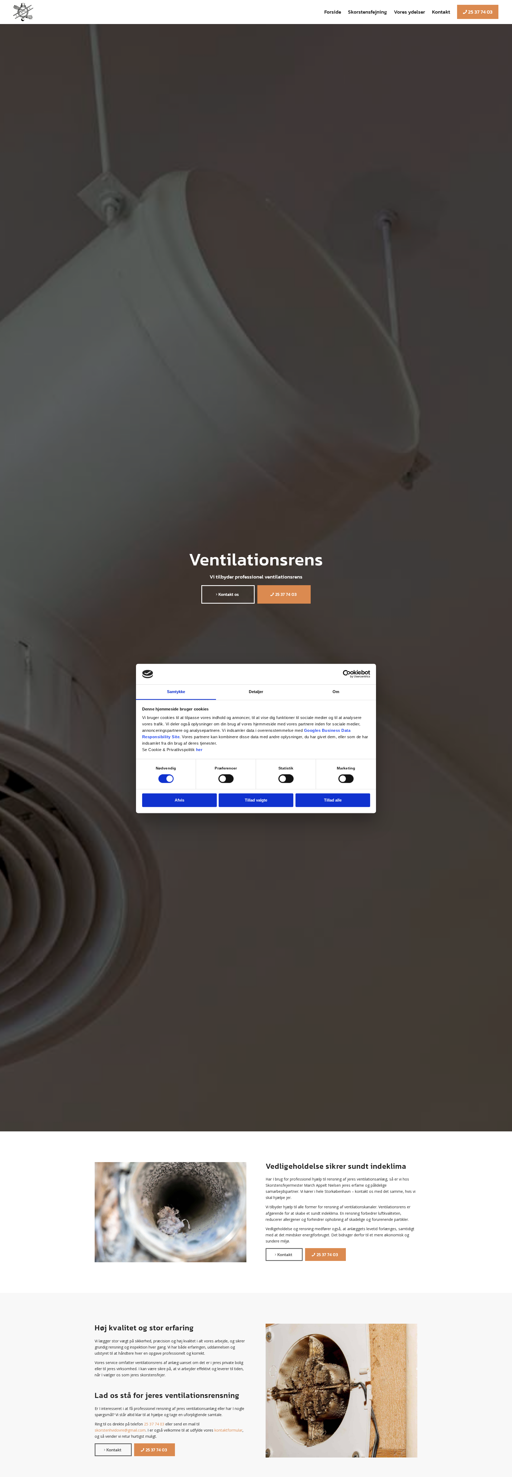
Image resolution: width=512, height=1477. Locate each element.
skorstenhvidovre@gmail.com (120, 1430)
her (199, 749)
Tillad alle (333, 800)
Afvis (179, 800)
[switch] (226, 779)
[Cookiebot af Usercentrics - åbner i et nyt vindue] (346, 674)
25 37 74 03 (154, 1424)
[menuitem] (333, 12)
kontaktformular (228, 1430)
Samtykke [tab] (176, 691)
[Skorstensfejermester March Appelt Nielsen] (23, 12)
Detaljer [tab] (256, 691)
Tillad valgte (256, 800)
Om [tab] (336, 691)
